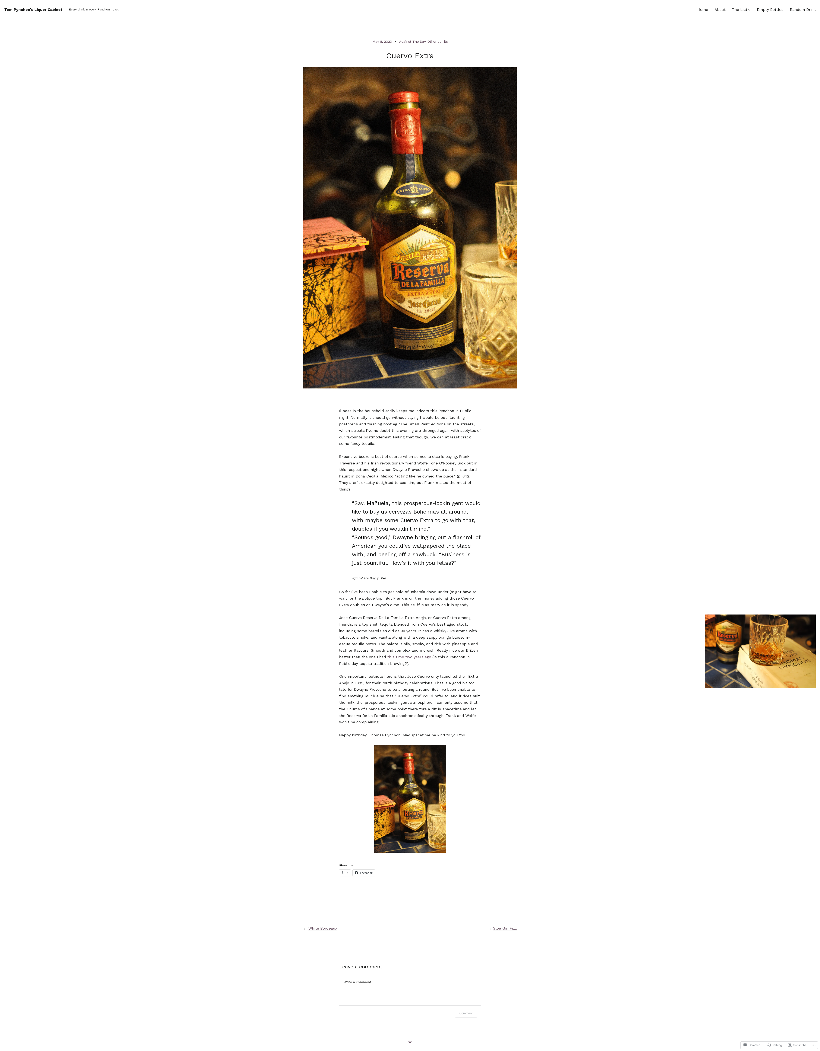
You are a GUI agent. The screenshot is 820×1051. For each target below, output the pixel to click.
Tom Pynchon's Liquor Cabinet (33, 9)
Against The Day (412, 41)
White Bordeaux (322, 928)
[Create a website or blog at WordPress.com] (410, 1041)
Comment (466, 1013)
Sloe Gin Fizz (505, 928)
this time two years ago (409, 657)
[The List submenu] (749, 10)
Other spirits (438, 41)
